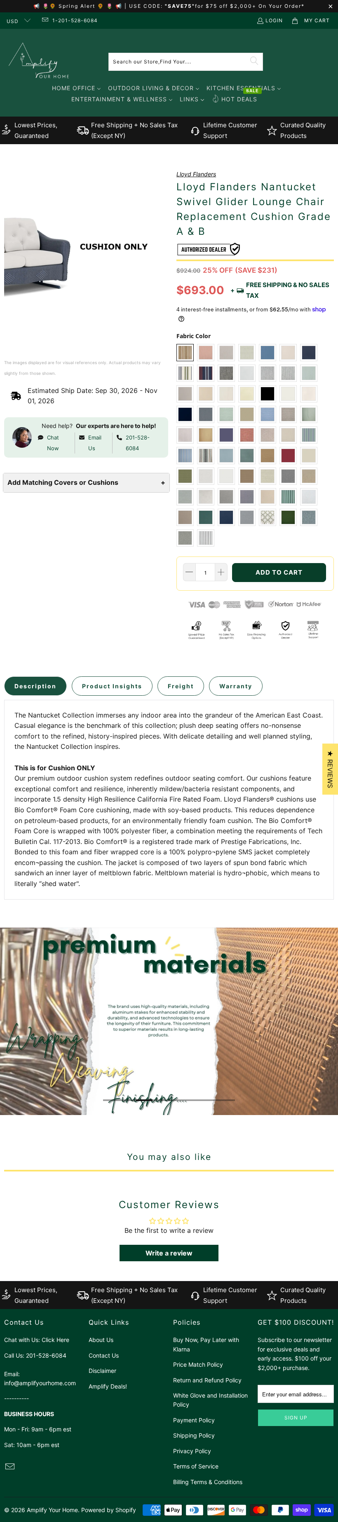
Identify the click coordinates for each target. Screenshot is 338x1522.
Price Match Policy (198, 1364)
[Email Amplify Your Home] (44, 20)
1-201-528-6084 (75, 20)
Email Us (94, 442)
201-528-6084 (138, 442)
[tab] (35, 686)
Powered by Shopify (108, 1509)
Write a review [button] (169, 1253)
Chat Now (53, 442)
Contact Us (104, 1355)
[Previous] (5, 1021)
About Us (101, 1339)
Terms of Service (195, 1466)
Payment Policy (194, 1420)
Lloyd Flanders (196, 174)
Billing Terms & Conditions (207, 1481)
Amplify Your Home (52, 1509)
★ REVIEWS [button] (330, 769)
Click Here (55, 1339)
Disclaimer (102, 1370)
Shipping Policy (194, 1435)
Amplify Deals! (108, 1386)
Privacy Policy (192, 1450)
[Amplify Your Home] (39, 61)
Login (274, 20)
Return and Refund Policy (207, 1380)
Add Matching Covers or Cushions (86, 482)
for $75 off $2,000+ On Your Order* (250, 6)
